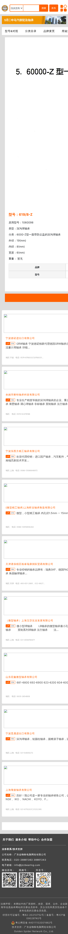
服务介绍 (21, 839)
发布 (53, 8)
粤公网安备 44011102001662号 (34, 922)
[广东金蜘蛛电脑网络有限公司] (34, 20)
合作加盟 (47, 839)
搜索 (44, 8)
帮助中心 (34, 839)
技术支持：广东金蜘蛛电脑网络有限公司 (34, 927)
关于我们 (8, 839)
